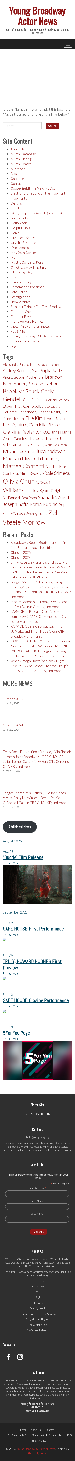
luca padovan (51, 451)
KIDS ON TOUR (37, 1113)
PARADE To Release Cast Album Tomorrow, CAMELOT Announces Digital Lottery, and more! (41, 616)
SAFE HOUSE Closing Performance (36, 1000)
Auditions (18, 169)
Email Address (37, 1188)
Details (16, 203)
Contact (17, 183)
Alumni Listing (21, 159)
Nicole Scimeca (55, 473)
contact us (45, 1394)
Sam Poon (29, 498)
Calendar (17, 178)
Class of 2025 (21, 552)
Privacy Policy (21, 282)
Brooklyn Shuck (21, 391)
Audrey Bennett (16, 370)
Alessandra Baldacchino (20, 365)
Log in (15, 346)
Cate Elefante (34, 399)
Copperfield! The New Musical (33, 188)
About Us (18, 149)
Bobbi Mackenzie (29, 377)
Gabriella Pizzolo (45, 424)
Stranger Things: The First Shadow (36, 306)
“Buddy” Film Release (23, 857)
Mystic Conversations (27, 262)
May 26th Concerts (25, 252)
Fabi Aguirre (15, 424)
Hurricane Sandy (23, 237)
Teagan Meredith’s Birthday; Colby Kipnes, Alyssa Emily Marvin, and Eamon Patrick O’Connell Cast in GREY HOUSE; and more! (35, 798)
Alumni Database (23, 154)
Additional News (19, 827)
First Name (37, 1201)
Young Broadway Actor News (37, 15)
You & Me (18, 331)
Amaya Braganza (49, 364)
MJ (13, 257)
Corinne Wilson (57, 400)
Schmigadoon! (21, 297)
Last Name (37, 1213)
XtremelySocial (37, 1453)
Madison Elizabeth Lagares (30, 458)
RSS (69, 1435)
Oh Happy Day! (22, 272)
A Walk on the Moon (37, 1330)
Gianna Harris (59, 431)
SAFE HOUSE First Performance (33, 929)
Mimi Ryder (29, 473)
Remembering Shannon (27, 287)
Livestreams (20, 247)
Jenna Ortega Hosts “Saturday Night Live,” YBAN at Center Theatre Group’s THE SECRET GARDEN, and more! (39, 666)
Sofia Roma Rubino (38, 504)
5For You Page (16, 1033)
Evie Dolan (54, 418)
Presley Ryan (36, 490)
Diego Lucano (51, 406)
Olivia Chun (19, 481)
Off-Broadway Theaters (28, 267)
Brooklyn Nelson (42, 383)
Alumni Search (21, 164)
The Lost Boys (21, 316)
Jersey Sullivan (30, 444)
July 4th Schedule (23, 242)
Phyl (14, 277)
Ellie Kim (34, 418)
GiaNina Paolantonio (24, 431)
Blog (14, 173)
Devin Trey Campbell (21, 406)
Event (15, 208)
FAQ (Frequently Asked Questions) (36, 213)
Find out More (11, 863)
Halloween (19, 223)
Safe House (19, 292)
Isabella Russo (44, 438)
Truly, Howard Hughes (27, 321)
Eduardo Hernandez (19, 412)
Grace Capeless (16, 438)
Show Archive (21, 302)
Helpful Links (20, 228)
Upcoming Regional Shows (30, 326)
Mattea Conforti (23, 466)
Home (15, 233)
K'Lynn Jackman (19, 451)
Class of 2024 (21, 557)
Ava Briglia (41, 370)
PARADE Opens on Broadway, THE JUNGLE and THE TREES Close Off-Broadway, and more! (37, 631)
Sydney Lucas (36, 514)
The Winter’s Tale (37, 1324)
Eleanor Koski (49, 412)
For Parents (19, 218)
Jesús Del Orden (56, 445)
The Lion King (21, 311)
